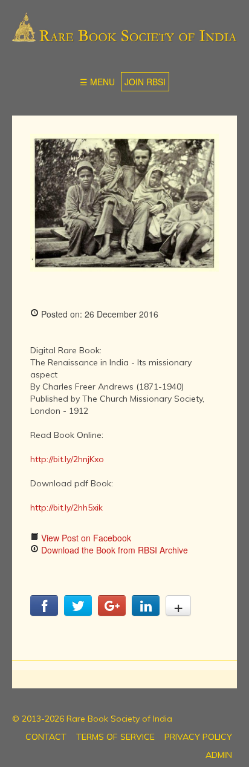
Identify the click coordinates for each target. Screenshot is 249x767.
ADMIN (219, 754)
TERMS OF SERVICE (115, 736)
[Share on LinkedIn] (146, 612)
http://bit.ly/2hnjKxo (67, 459)
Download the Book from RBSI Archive (113, 550)
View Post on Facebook (85, 538)
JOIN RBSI (145, 82)
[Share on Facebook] (44, 612)
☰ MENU (97, 82)
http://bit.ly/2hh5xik (66, 507)
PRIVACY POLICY (198, 736)
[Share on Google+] (112, 612)
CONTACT (46, 736)
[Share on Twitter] (78, 612)
